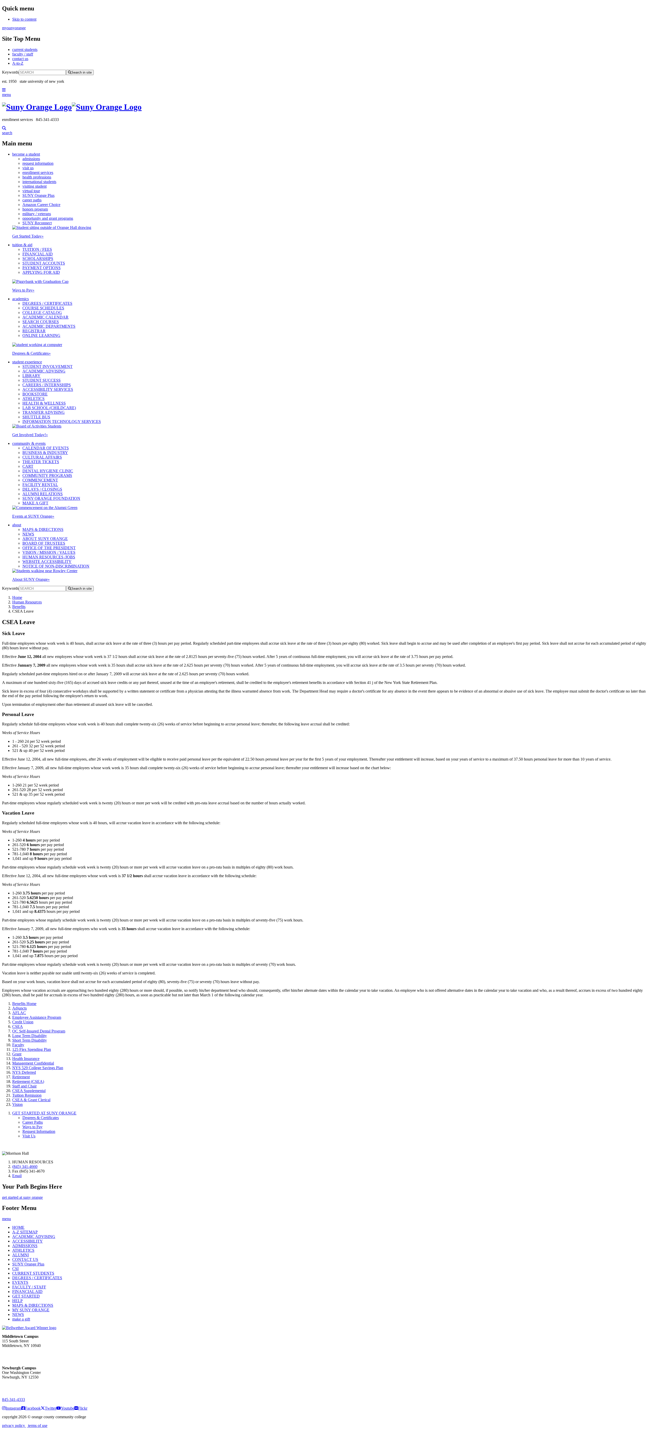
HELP (17, 1301)
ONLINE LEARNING (41, 335)
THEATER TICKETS (40, 462)
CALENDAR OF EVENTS (45, 448)
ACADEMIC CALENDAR (45, 317)
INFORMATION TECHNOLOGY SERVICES (61, 421)
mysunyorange (14, 28)
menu (6, 94)
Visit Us (28, 1136)
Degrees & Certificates (31, 353)
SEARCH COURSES (40, 322)
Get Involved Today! (30, 435)
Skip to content (24, 19)
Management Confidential (33, 1063)
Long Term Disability (29, 1036)
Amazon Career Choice (41, 204)
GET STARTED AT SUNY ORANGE (44, 1113)
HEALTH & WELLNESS (44, 403)
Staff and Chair (24, 1086)
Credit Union (22, 1022)
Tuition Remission (27, 1095)
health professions (36, 177)
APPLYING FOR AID (41, 272)
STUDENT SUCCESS (41, 380)
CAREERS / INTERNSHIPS (46, 385)
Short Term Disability (29, 1040)
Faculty (18, 1045)
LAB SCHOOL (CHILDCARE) (49, 408)
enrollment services (37, 172)
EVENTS (20, 1282)
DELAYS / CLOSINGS (42, 489)
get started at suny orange (22, 1197)
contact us (20, 59)
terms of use (37, 1425)
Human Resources (27, 602)
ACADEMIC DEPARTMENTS (48, 326)
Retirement (21, 1077)
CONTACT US (25, 1259)
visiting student (34, 186)
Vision (17, 1104)
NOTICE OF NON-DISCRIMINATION (55, 566)
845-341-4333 (13, 1399)
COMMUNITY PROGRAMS (47, 475)
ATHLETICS (33, 398)
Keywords (10, 72)
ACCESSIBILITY (27, 1241)
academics (20, 299)
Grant (16, 1054)
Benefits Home (24, 1003)
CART (27, 466)
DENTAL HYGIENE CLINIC (47, 471)
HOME (18, 1227)
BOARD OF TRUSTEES (43, 543)
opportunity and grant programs (47, 218)
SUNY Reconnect (37, 223)
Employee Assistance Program (36, 1017)
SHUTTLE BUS (36, 417)
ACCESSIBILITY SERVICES (47, 389)
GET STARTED (26, 1296)
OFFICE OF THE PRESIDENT (49, 548)
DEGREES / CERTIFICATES (47, 303)
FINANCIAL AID (37, 254)
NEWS (28, 534)
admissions (31, 159)
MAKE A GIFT (35, 503)
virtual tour (31, 191)
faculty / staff (22, 54)
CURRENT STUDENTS (33, 1273)
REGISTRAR (34, 331)
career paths (32, 200)
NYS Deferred (24, 1072)
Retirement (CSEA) (28, 1081)
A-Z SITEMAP (25, 1232)
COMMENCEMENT (40, 480)
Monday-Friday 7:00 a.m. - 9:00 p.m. (19, 1386)
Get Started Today (28, 236)
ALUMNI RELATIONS (42, 494)
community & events (29, 443)
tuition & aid (22, 245)
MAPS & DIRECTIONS (42, 529)
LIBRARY (31, 376)
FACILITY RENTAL (40, 485)
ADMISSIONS (24, 1246)
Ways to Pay (23, 290)
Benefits (18, 606)
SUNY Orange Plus (38, 195)
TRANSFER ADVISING (43, 412)
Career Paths (32, 1122)
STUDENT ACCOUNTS (43, 263)
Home (17, 597)
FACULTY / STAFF (29, 1287)
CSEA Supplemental (29, 1091)
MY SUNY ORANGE (30, 1310)
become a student (26, 154)
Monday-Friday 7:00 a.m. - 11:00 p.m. (19, 1354)
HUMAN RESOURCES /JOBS (48, 557)
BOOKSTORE (35, 394)
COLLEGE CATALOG (42, 312)
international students (39, 182)
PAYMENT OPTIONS (41, 268)
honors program (35, 209)
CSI (15, 1268)
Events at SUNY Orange (33, 516)
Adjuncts (19, 1008)
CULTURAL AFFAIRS (42, 457)
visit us (28, 168)
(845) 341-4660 (24, 1166)
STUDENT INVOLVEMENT (47, 366)
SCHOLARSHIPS (37, 258)
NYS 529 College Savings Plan (37, 1068)
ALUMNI (20, 1255)
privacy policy (14, 1425)
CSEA (17, 1026)
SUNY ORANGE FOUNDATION (51, 498)
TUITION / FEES (37, 249)
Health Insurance (25, 1058)
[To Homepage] (326, 107)
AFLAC (19, 1013)
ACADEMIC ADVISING (43, 371)
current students (24, 49)
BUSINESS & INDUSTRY (45, 452)
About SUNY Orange (31, 579)
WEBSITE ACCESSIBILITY (47, 561)
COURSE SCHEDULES (43, 308)
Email (17, 1176)
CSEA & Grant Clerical (31, 1100)
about (16, 525)
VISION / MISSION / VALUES (48, 552)
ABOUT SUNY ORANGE (45, 538)
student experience (27, 362)
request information (37, 163)
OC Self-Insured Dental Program (38, 1031)
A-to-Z (17, 63)
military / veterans (36, 214)
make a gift (21, 1319)
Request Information (38, 1131)
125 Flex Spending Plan (31, 1049)
